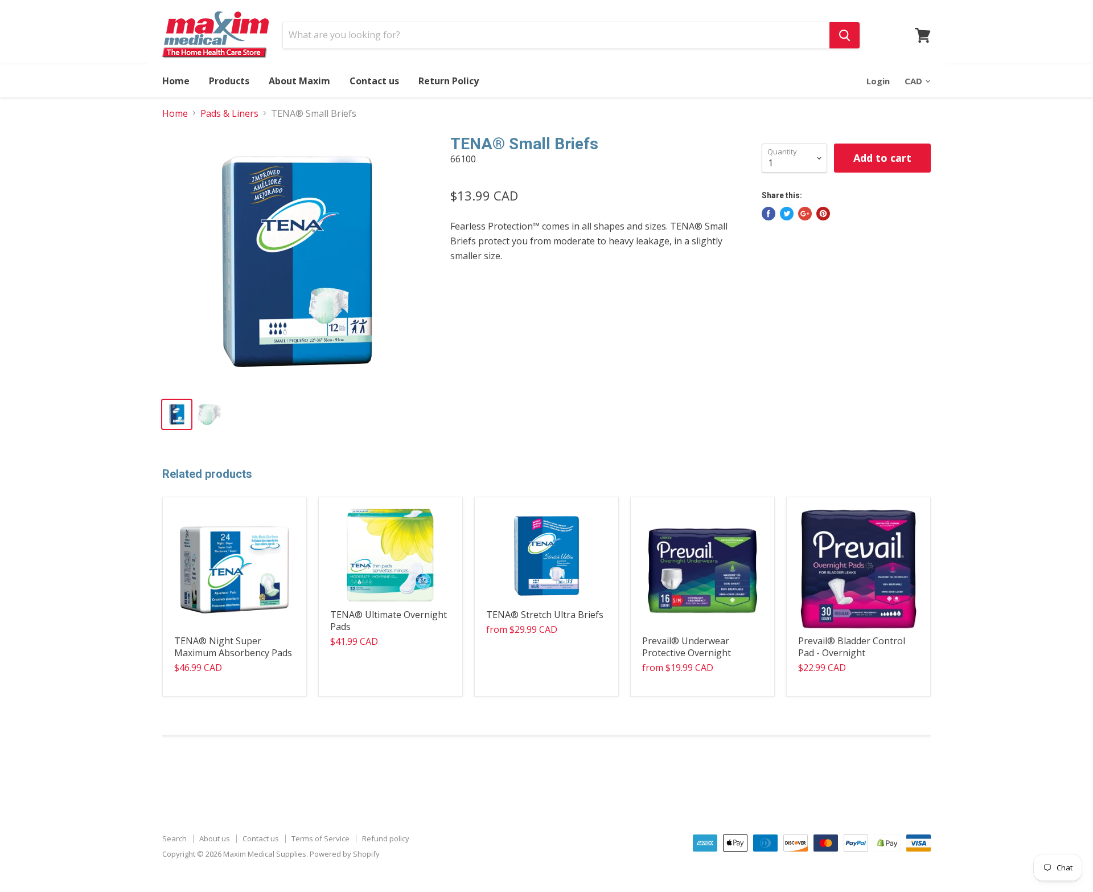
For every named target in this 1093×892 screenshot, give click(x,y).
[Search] (844, 35)
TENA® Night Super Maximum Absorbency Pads (233, 647)
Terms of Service (320, 838)
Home (176, 81)
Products (229, 81)
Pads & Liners (229, 113)
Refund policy (385, 838)
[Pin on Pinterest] (823, 213)
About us (214, 838)
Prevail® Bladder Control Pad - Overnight (851, 647)
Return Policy (448, 81)
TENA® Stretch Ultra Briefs (544, 614)
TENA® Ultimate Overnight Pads (388, 620)
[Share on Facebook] (768, 213)
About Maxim (299, 81)
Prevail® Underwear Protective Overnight (686, 647)
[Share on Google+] (805, 213)
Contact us (374, 81)
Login (878, 81)
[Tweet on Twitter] (787, 213)
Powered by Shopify (345, 854)
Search (174, 838)
